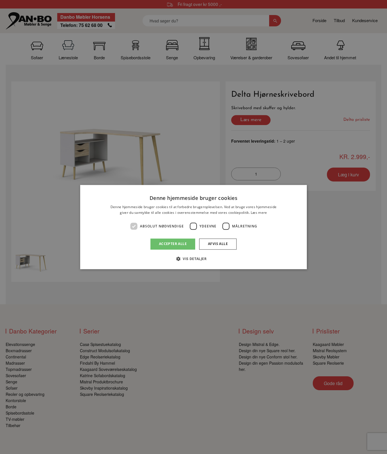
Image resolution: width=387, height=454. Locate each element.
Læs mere (259, 212)
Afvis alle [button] (218, 244)
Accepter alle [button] (173, 244)
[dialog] (193, 227)
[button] (193, 258)
